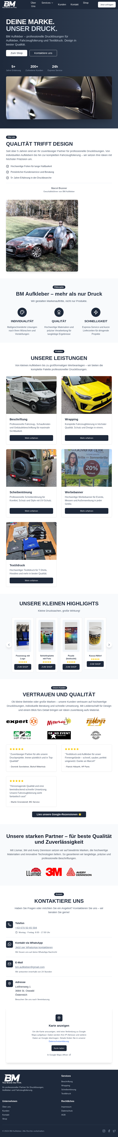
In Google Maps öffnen (57, 1055)
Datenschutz (67, 1111)
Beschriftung (67, 1081)
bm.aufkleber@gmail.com (30, 967)
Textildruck (66, 1093)
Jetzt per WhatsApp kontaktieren (34, 947)
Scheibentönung (68, 1089)
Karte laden (59, 1048)
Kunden (62, 4)
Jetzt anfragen (106, 4)
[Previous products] (9, 645)
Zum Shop (17, 53)
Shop (85, 3)
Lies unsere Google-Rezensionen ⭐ (59, 814)
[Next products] (109, 645)
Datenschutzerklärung (59, 1041)
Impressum (66, 1107)
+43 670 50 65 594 (26, 927)
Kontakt (74, 4)
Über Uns (33, 4)
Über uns (6, 1107)
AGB (63, 1115)
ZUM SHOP (22, 667)
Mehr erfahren (31, 438)
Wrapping (65, 1085)
